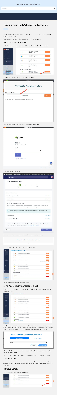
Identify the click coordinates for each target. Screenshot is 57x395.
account (6, 28)
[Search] (54, 8)
